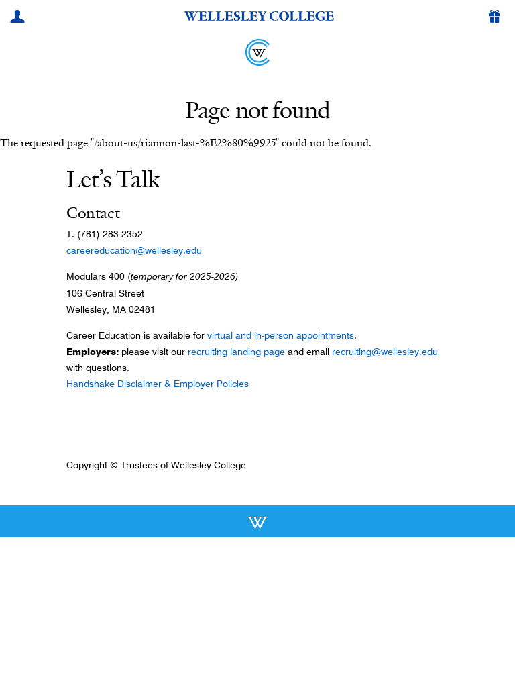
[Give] (497, 18)
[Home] (257, 52)
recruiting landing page (236, 351)
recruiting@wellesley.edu (385, 351)
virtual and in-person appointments (280, 335)
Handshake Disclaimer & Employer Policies (157, 383)
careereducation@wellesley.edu (134, 250)
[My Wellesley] (19, 18)
